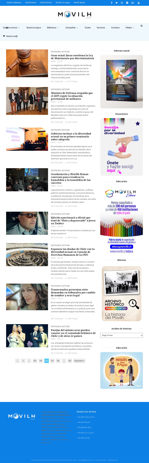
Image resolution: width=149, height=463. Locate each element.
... (17, 361)
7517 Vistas (71, 82)
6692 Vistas (71, 206)
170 (34, 361)
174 (58, 361)
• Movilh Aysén (79, 3)
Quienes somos (10, 27)
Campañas (70, 27)
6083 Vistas (71, 353)
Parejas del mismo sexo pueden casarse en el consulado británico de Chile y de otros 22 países (73, 333)
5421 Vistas (71, 122)
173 (52, 361)
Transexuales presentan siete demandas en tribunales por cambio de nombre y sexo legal (73, 292)
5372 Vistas (71, 163)
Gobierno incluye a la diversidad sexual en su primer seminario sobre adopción (71, 136)
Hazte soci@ (10, 36)
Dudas (88, 27)
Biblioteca (51, 27)
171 (41, 361)
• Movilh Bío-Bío (45, 3)
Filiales (129, 27)
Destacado (56, 52)
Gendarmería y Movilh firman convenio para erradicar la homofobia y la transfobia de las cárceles (71, 178)
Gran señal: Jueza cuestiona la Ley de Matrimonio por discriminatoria (72, 57)
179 (69, 361)
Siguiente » (79, 361)
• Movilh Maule (30, 3)
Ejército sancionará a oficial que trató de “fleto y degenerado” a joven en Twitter (73, 220)
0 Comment (57, 82)
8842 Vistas (71, 238)
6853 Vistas (71, 278)
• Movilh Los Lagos (62, 3)
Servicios (101, 27)
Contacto (115, 27)
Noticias (66, 52)
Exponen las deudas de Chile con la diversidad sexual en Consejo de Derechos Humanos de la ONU (73, 252)
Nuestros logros (34, 27)
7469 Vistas (71, 319)
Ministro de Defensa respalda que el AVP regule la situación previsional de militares (72, 96)
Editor (53, 61)
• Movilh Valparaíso (13, 3)
